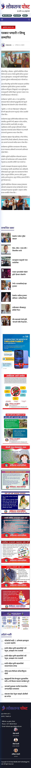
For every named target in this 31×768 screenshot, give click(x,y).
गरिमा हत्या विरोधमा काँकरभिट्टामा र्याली (15, 672)
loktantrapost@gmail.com (14, 726)
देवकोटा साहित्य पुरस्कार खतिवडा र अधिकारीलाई (19, 297)
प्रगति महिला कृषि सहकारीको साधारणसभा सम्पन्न (14, 665)
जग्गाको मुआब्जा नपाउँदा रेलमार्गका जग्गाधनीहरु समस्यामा (16, 687)
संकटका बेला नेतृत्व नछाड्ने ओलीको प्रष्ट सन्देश (16, 695)
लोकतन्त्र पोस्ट (8, 45)
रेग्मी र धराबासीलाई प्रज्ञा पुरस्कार (19, 285)
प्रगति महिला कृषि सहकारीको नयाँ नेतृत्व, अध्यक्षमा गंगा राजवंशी (15, 649)
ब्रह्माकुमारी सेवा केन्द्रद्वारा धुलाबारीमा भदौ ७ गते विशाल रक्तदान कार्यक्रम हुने (17, 680)
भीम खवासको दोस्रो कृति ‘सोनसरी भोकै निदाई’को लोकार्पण (19, 322)
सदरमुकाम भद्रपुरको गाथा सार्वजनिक (20, 261)
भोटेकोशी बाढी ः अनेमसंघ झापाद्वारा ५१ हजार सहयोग (17, 642)
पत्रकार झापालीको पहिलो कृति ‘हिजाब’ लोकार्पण (20, 273)
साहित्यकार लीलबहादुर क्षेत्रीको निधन (19, 308)
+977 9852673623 (11, 724)
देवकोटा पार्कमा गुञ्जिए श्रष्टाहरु (18, 237)
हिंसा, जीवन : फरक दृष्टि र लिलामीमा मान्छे (19, 249)
